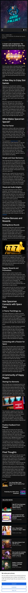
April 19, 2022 (15, 532)
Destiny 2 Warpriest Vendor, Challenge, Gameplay (17, 564)
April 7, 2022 (15, 556)
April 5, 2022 (15, 567)
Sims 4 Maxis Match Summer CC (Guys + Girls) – (18, 530)
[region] (14, 582)
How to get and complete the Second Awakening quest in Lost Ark (19, 553)
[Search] (26, 30)
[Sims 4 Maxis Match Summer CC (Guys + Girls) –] (6, 530)
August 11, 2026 (16, 519)
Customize (14, 587)
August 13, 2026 (16, 509)
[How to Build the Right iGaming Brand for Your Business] (6, 517)
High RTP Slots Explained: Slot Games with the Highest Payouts (18, 506)
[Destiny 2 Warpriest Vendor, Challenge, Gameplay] (6, 564)
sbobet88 (4, 214)
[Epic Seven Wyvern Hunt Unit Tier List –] (6, 543)
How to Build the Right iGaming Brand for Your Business (18, 516)
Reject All (14, 590)
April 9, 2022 (15, 545)
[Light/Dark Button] (23, 30)
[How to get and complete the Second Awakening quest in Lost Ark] (6, 554)
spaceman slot (14, 141)
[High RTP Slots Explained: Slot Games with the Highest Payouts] (6, 506)
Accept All (14, 584)
